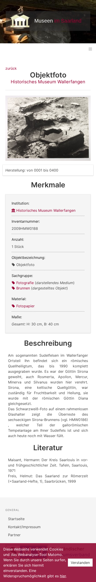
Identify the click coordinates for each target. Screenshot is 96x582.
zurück (11, 68)
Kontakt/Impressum (24, 527)
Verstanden (80, 562)
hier (63, 576)
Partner (14, 535)
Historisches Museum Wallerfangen (48, 81)
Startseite (16, 519)
